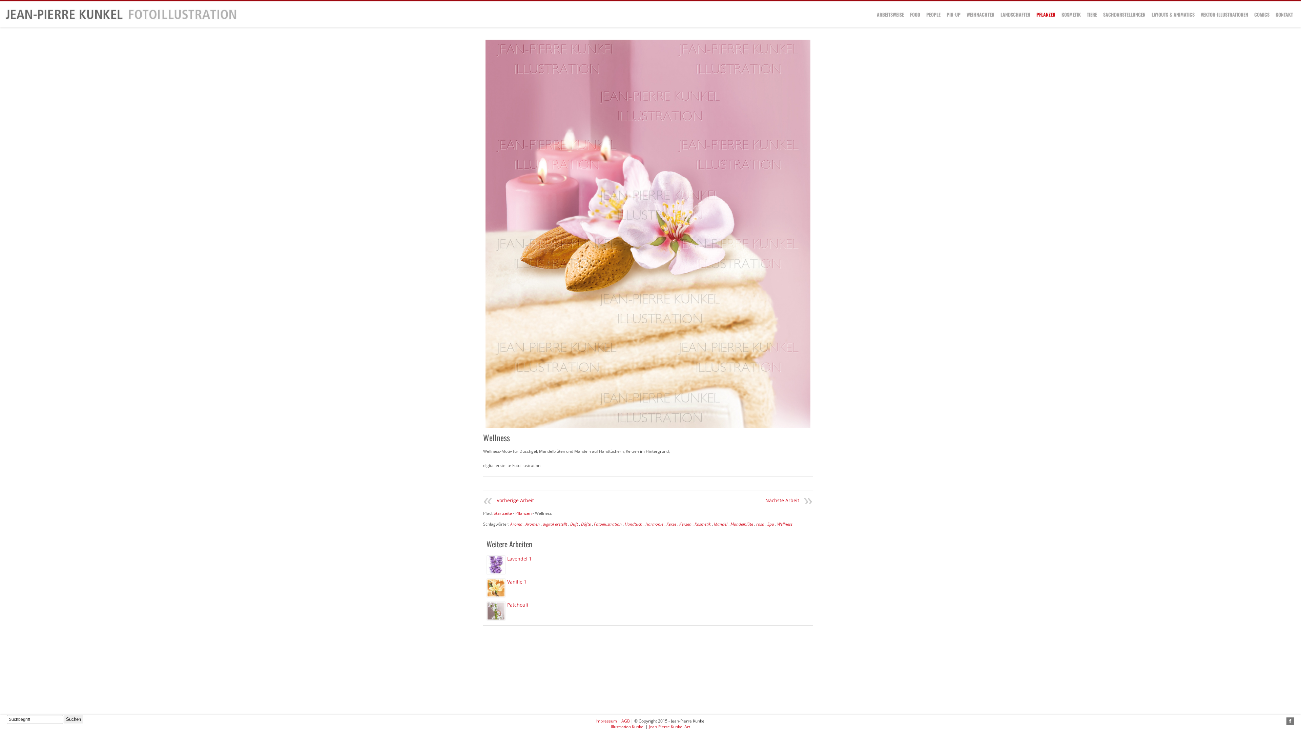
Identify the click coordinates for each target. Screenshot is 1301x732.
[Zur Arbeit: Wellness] (648, 234)
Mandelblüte (741, 524)
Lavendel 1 (519, 558)
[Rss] (1282, 721)
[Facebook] (1290, 721)
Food (915, 14)
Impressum (606, 721)
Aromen (532, 524)
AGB (625, 721)
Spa (770, 524)
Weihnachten (980, 14)
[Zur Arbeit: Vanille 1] (496, 588)
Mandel (720, 524)
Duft (574, 524)
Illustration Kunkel (627, 727)
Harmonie (654, 524)
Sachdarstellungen (1124, 14)
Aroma (516, 524)
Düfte (586, 524)
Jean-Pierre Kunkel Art (669, 727)
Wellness (784, 524)
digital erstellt (555, 524)
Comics (1261, 14)
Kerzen (685, 524)
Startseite (503, 513)
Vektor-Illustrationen (1224, 14)
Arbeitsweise (890, 14)
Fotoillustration (608, 524)
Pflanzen (1045, 14)
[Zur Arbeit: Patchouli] (496, 611)
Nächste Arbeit (782, 500)
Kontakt (1284, 14)
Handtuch (633, 524)
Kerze (671, 524)
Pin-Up (954, 14)
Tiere (1092, 14)
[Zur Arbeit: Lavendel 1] (496, 565)
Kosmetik (1071, 14)
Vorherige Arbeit (515, 500)
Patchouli (517, 605)
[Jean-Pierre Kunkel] (121, 18)
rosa (760, 524)
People (933, 14)
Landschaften (1015, 14)
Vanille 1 (516, 581)
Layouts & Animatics (1173, 14)
